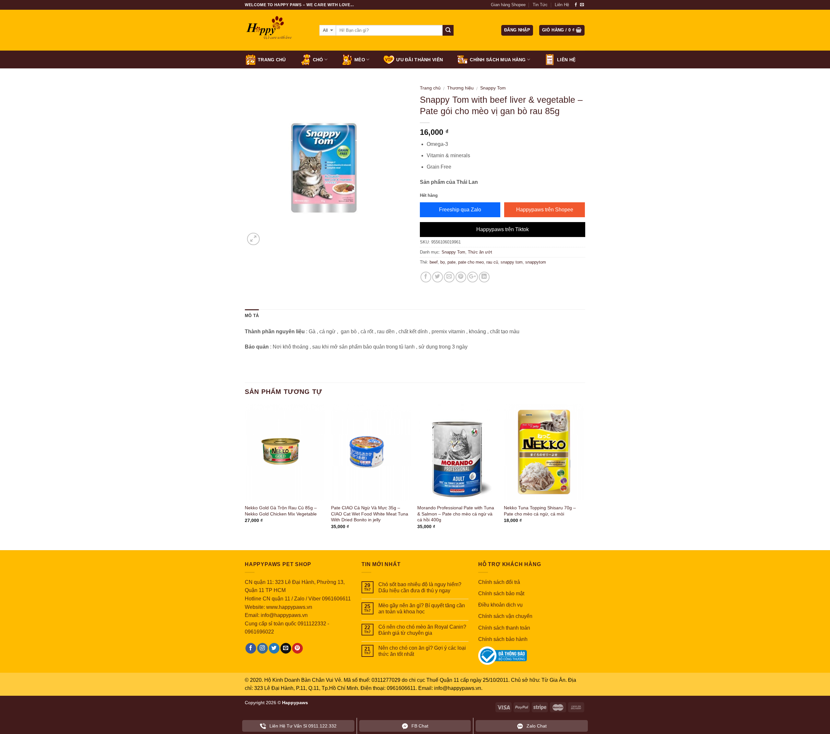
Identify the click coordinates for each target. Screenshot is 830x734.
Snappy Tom (493, 88)
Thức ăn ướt (480, 252)
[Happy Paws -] (277, 30)
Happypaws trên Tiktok (502, 229)
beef (434, 262)
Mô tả (252, 315)
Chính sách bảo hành (503, 639)
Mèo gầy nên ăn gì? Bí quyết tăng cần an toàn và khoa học (421, 608)
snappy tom (512, 262)
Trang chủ (272, 59)
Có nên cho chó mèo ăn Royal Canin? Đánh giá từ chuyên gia (422, 630)
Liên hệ (566, 59)
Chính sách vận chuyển (505, 616)
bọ (442, 262)
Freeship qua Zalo (460, 209)
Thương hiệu (460, 88)
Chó (318, 59)
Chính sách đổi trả (499, 582)
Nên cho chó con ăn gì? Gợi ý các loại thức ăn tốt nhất (422, 651)
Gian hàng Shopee (508, 4)
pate (451, 262)
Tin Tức (540, 4)
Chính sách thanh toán (504, 628)
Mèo (359, 59)
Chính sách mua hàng (498, 59)
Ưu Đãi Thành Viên (419, 59)
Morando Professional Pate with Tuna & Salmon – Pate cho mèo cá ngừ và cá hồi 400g (455, 513)
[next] (583, 472)
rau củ (492, 262)
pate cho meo (471, 262)
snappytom (535, 262)
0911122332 (312, 623)
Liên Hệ (562, 4)
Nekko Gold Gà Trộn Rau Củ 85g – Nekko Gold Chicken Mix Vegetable (281, 510)
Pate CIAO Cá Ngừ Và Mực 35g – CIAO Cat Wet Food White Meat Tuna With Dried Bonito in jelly (369, 513)
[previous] (245, 472)
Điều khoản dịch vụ (500, 605)
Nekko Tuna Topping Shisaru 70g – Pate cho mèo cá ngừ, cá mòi (540, 510)
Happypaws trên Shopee (544, 209)
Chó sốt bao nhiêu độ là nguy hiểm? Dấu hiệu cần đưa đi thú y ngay (419, 587)
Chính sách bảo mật (501, 593)
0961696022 (259, 631)
